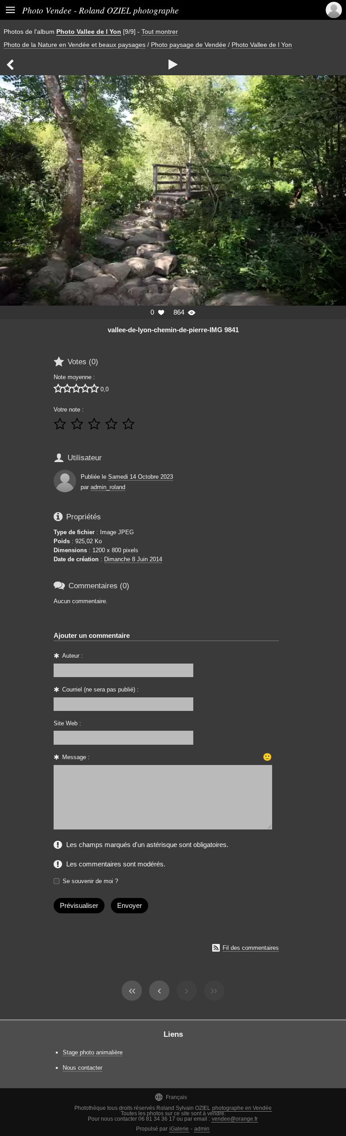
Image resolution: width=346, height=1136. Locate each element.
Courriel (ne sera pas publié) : (100, 689)
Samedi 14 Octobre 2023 (140, 476)
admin (201, 1128)
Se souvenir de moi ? (90, 881)
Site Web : (67, 723)
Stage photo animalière (93, 1052)
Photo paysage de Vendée (188, 44)
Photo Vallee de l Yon (88, 31)
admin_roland (108, 487)
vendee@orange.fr (235, 1119)
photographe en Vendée (242, 1108)
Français (171, 1097)
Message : (76, 757)
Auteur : (72, 655)
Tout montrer (159, 31)
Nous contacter (82, 1067)
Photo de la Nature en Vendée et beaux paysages (75, 44)
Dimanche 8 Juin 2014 (133, 559)
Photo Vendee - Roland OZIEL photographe (100, 10)
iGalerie (179, 1128)
